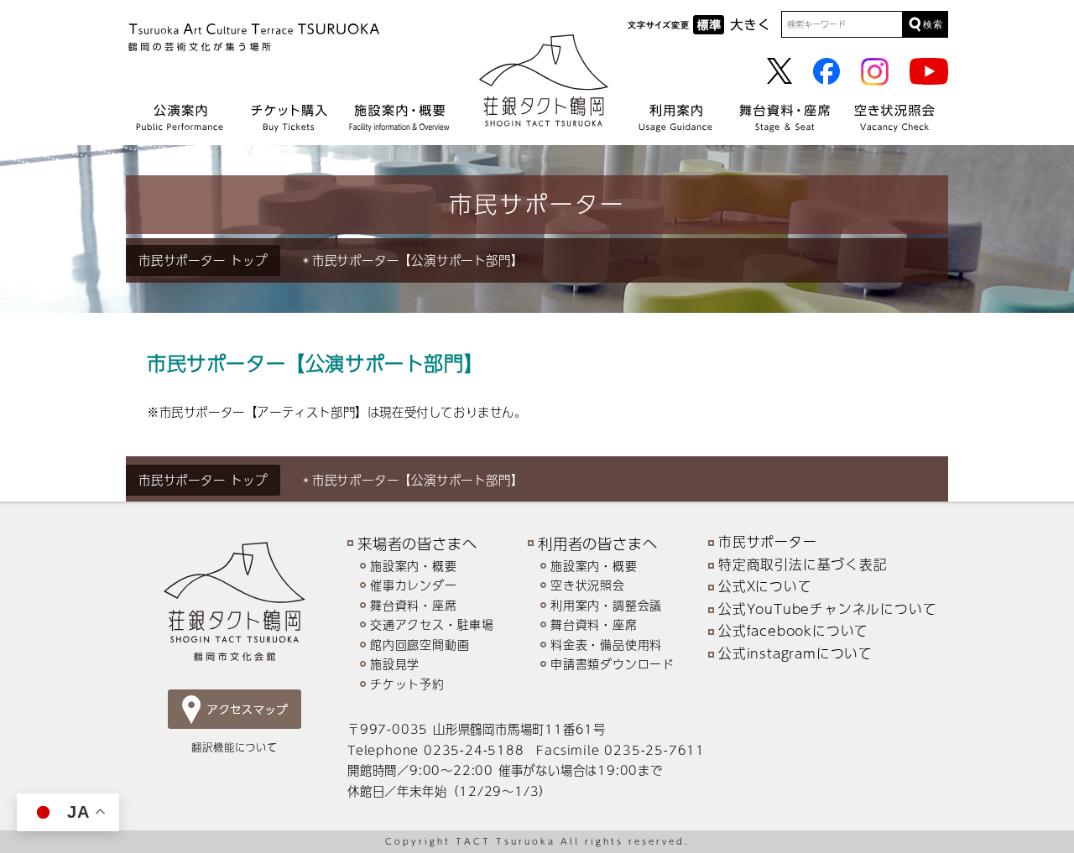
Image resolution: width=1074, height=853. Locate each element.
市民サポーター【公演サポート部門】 (418, 260)
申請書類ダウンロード (612, 664)
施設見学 (395, 664)
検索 (933, 24)
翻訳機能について (234, 747)
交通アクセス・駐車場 (432, 624)
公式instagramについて (795, 653)
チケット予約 (407, 684)
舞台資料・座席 (413, 605)
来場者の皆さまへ (417, 543)
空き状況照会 (587, 585)
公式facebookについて (793, 631)
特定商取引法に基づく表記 (803, 564)
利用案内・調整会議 (606, 605)
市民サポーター (184, 260)
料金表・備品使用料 (606, 644)
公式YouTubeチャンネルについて (827, 609)
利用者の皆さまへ (597, 543)
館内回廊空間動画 (419, 644)
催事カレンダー (413, 585)
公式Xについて (765, 586)
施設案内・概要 (413, 566)
